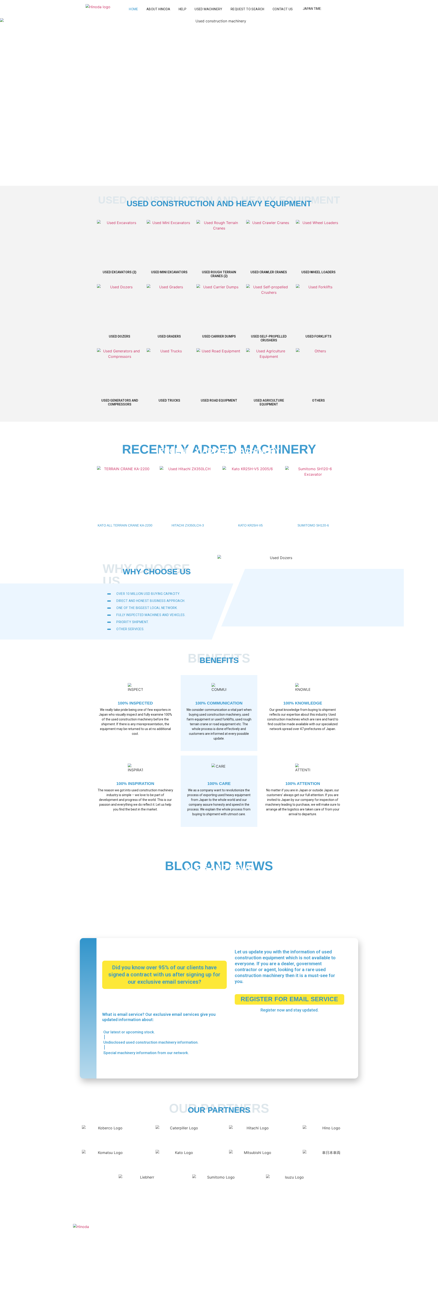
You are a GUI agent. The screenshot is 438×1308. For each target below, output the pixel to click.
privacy (345, 1301)
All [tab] (105, 894)
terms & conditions (324, 1301)
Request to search (247, 9)
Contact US (283, 9)
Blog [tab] (142, 894)
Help (183, 9)
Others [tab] (162, 894)
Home (133, 9)
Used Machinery (208, 9)
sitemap (359, 1301)
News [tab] (122, 894)
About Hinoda (158, 9)
